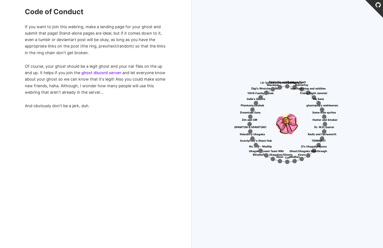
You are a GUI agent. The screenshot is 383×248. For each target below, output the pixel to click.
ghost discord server (101, 72)
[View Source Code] (378, 5)
